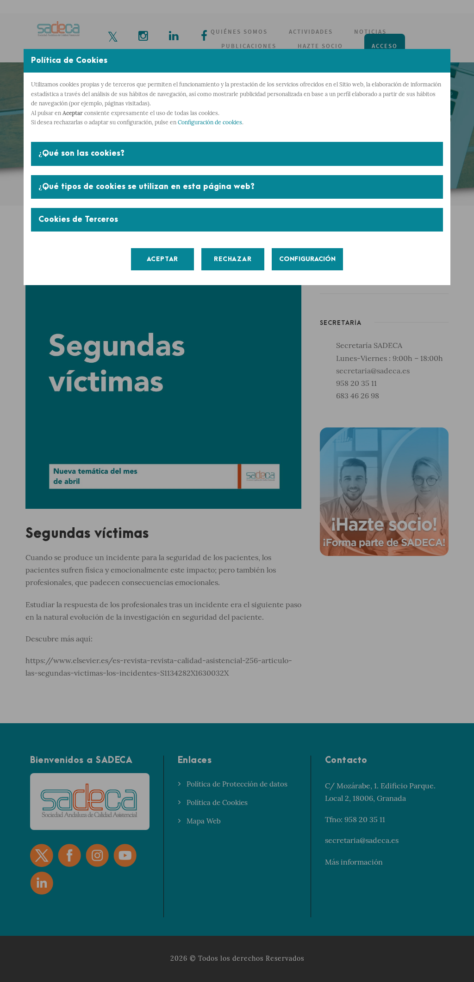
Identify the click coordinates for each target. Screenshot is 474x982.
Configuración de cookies (210, 122)
